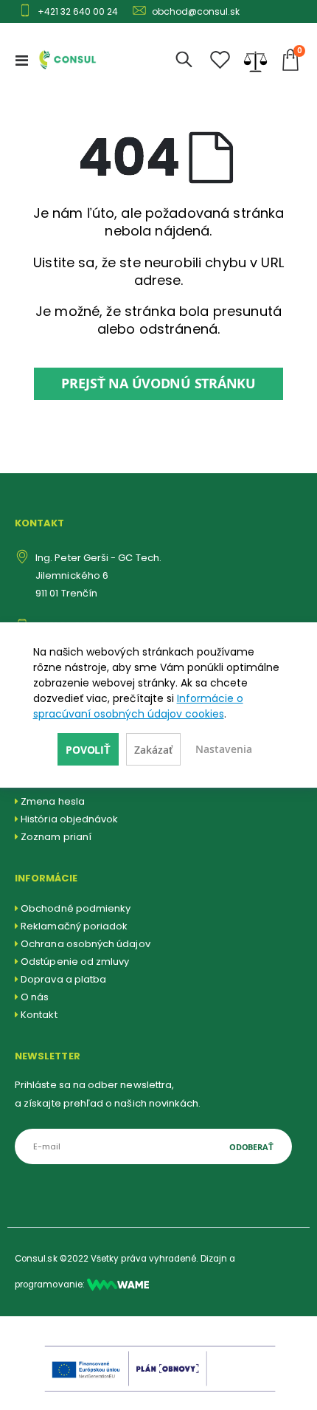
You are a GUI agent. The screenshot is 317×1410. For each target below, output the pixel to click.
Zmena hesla (53, 801)
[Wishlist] (220, 60)
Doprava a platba (63, 979)
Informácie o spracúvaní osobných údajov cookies (138, 706)
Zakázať (153, 750)
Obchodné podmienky (75, 908)
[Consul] (118, 1284)
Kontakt (39, 1015)
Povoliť (88, 750)
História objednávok (69, 819)
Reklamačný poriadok (74, 926)
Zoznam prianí (56, 837)
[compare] (255, 60)
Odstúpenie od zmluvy (75, 962)
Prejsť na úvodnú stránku (158, 383)
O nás (35, 997)
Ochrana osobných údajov (85, 944)
